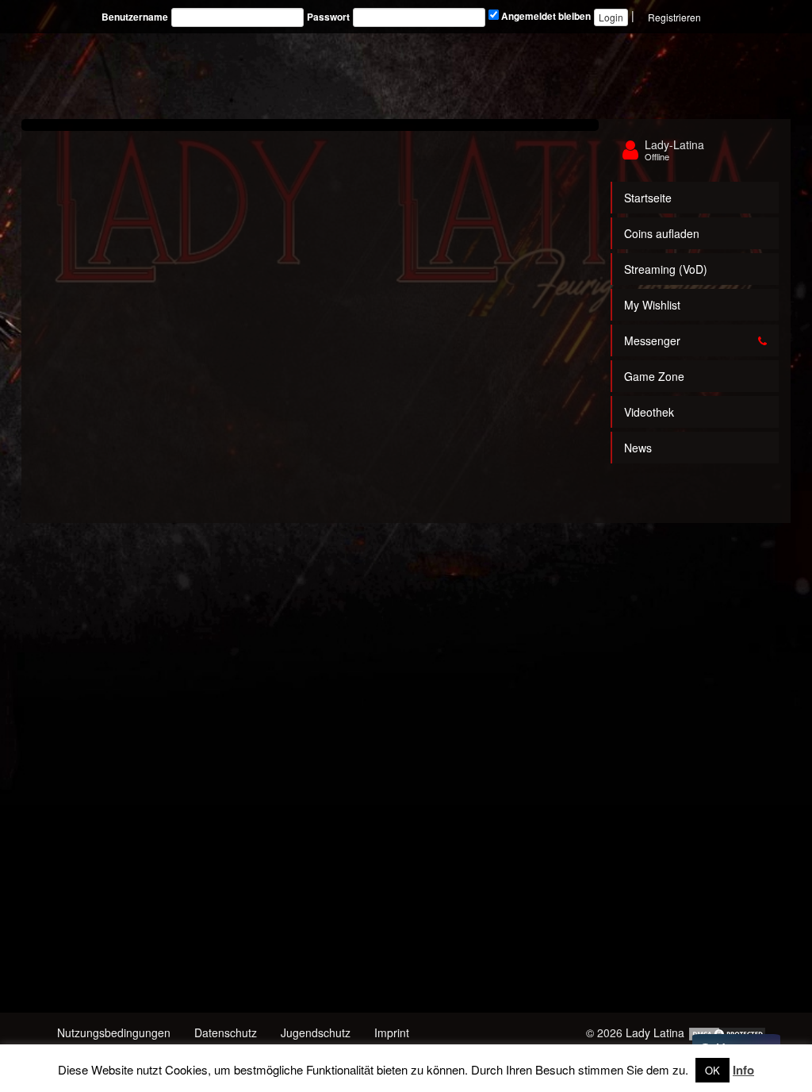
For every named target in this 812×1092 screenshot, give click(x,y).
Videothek (649, 412)
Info (743, 1070)
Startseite (648, 198)
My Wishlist (652, 305)
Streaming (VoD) (665, 269)
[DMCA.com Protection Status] (727, 1032)
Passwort (328, 17)
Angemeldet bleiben (545, 16)
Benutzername (135, 17)
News (638, 448)
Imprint (391, 1032)
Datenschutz (225, 1032)
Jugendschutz (315, 1032)
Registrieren (674, 17)
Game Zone (654, 376)
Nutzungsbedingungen (113, 1032)
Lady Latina (655, 1032)
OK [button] (712, 1070)
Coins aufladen (661, 233)
